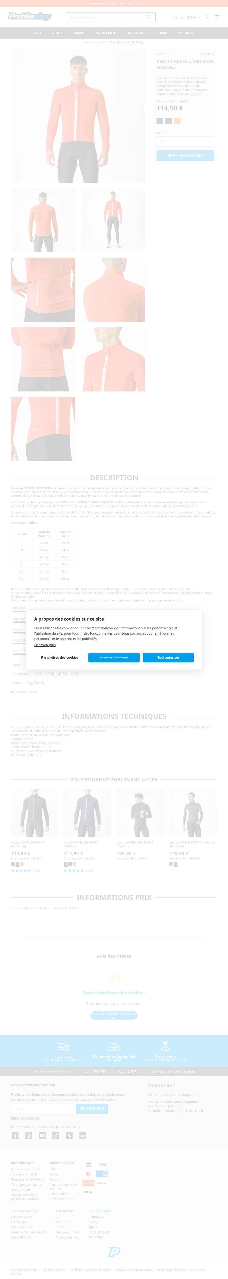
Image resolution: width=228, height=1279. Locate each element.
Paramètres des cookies (59, 657)
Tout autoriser (168, 657)
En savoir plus (45, 645)
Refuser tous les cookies (114, 657)
